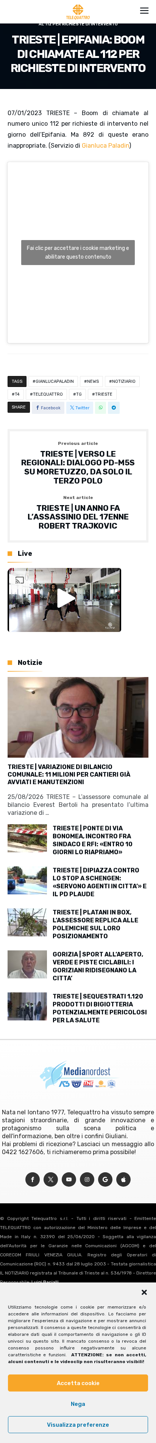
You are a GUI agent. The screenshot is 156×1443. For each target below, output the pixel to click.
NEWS (93, 381)
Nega (78, 1404)
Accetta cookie (78, 1383)
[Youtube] (69, 1179)
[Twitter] (51, 1179)
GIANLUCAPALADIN (55, 381)
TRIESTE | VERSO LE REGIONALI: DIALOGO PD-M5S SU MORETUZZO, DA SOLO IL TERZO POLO (78, 463)
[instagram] (87, 1179)
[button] (144, 1292)
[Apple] (123, 1179)
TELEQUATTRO (48, 394)
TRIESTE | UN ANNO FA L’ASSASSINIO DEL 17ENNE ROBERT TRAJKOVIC (78, 512)
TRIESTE (103, 394)
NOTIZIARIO (124, 381)
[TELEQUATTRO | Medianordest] (78, 4)
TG (79, 394)
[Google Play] (105, 1179)
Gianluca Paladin (105, 145)
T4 (17, 394)
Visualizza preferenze (78, 1424)
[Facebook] (32, 1179)
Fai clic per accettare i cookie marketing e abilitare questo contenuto (78, 252)
